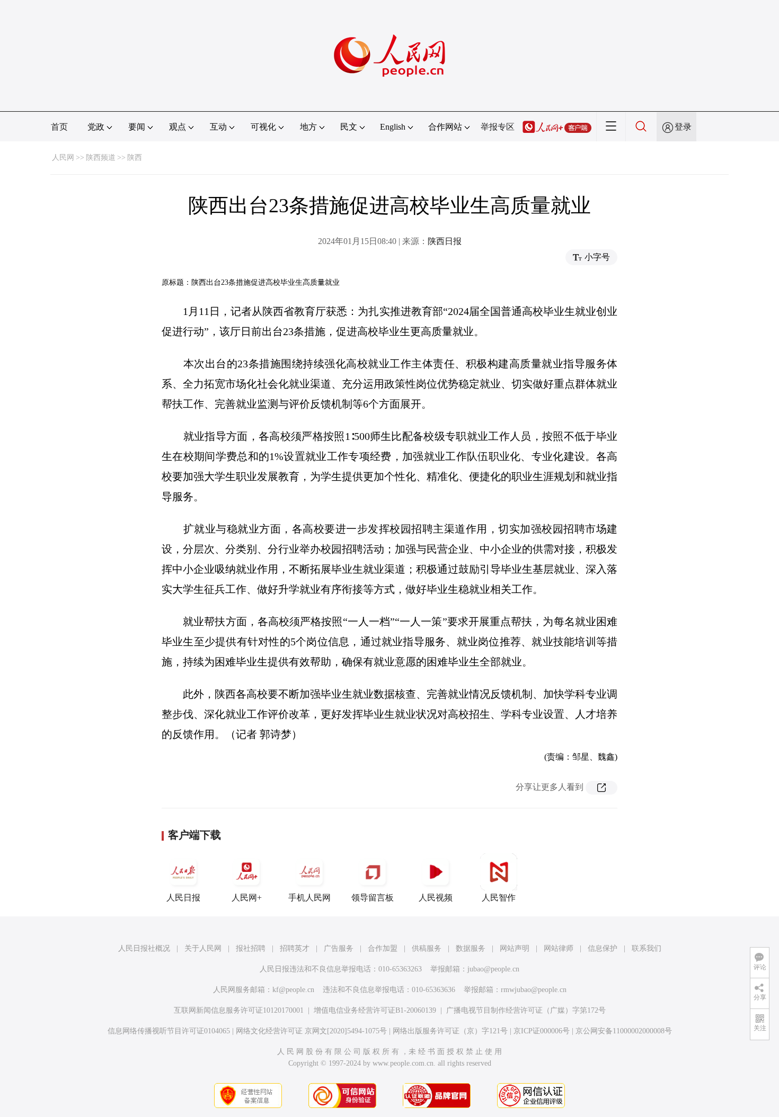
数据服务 (470, 948)
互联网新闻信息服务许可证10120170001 (239, 1010)
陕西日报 (445, 241)
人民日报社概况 (144, 948)
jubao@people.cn (493, 969)
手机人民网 (309, 897)
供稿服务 (426, 948)
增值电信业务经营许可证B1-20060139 (375, 1010)
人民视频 (436, 897)
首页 (59, 126)
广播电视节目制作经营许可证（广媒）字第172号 (526, 1010)
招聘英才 (294, 948)
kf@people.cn (293, 990)
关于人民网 (203, 948)
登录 (683, 126)
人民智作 (499, 897)
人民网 (63, 157)
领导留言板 (372, 897)
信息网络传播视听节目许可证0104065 (169, 1031)
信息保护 (602, 948)
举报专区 (498, 126)
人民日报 (183, 897)
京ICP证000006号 (542, 1031)
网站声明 (514, 948)
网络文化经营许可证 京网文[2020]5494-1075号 (311, 1031)
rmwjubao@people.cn (533, 990)
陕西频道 (101, 157)
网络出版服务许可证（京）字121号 (450, 1031)
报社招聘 (250, 948)
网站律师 (558, 948)
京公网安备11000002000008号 (624, 1031)
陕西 (134, 157)
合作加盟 (382, 948)
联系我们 (646, 948)
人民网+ (247, 897)
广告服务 (338, 948)
